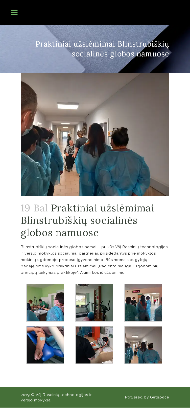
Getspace (159, 397)
